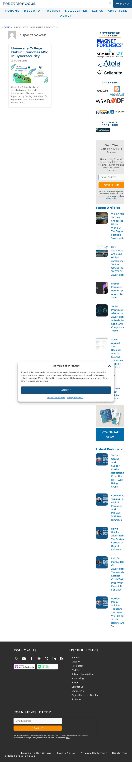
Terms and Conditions (36, 753)
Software (76, 699)
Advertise (117, 10)
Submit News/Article (82, 674)
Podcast (52, 10)
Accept (66, 390)
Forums (12, 10)
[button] (109, 365)
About (66, 15)
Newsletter (76, 10)
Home (6, 27)
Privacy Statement (75, 397)
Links (97, 10)
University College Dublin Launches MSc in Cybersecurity (29, 52)
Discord (32, 10)
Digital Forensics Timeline (85, 695)
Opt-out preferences (56, 397)
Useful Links (77, 690)
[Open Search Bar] (110, 4)
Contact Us (77, 686)
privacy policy (111, 198)
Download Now (109, 434)
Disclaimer (119, 753)
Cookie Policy (66, 753)
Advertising (77, 678)
